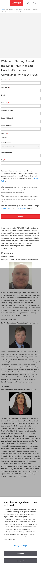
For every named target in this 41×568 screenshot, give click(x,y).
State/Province (6, 143)
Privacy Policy (6, 208)
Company (4, 103)
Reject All (20, 553)
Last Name (5, 87)
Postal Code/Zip (7, 152)
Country (4, 133)
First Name (5, 80)
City (2, 160)
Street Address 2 (7, 126)
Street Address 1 (7, 118)
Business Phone (7, 110)
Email (3, 95)
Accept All (20, 561)
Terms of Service (21, 208)
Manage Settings (20, 546)
